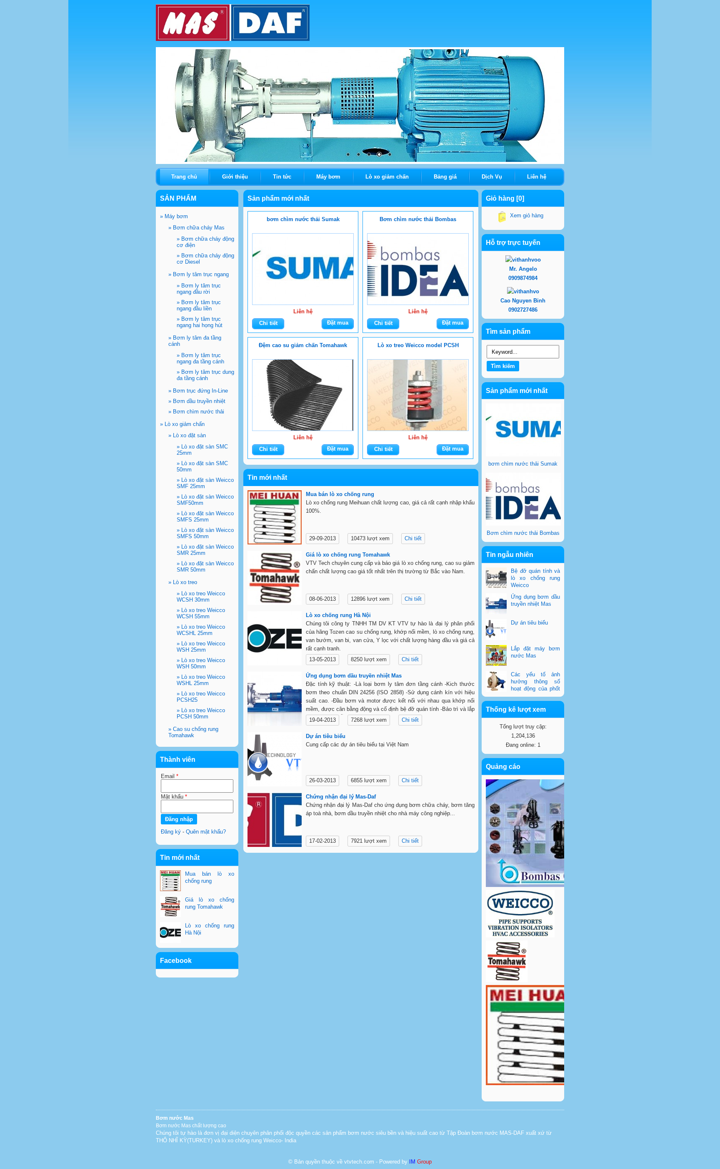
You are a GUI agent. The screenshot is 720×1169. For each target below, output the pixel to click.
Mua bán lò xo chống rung (340, 494)
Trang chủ (184, 177)
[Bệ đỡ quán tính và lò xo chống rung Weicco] (496, 578)
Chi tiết (268, 323)
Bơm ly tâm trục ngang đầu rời (199, 288)
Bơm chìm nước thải (196, 411)
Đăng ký (171, 832)
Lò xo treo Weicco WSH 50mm (201, 663)
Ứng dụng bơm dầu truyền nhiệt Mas (354, 676)
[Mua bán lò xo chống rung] (275, 518)
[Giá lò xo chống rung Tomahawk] (275, 579)
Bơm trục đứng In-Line (198, 391)
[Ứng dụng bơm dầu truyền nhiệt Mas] (275, 700)
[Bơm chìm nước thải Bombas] (418, 269)
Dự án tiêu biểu (325, 736)
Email (169, 776)
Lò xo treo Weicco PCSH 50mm (201, 713)
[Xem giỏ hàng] (502, 218)
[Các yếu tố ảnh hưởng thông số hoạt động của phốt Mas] (496, 682)
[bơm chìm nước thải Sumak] (303, 269)
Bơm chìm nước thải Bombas (418, 219)
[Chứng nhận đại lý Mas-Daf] (275, 821)
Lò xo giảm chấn (182, 424)
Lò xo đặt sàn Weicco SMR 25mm (205, 550)
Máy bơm (174, 216)
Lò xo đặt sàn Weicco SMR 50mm (205, 566)
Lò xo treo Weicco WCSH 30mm (201, 596)
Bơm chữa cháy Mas (196, 227)
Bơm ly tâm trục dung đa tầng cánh (205, 375)
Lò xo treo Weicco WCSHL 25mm (201, 630)
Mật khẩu (174, 797)
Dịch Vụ (492, 177)
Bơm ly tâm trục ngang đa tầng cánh (200, 358)
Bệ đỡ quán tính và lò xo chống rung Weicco (535, 578)
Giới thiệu (235, 177)
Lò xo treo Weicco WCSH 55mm (201, 613)
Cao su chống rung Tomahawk (193, 732)
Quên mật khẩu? (206, 832)
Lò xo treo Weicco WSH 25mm (201, 646)
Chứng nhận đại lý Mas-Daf (341, 797)
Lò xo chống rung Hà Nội (338, 615)
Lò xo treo (182, 582)
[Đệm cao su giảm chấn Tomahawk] (303, 395)
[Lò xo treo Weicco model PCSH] (418, 395)
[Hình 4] (360, 105)
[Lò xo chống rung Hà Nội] (275, 639)
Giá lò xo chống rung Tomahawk (348, 555)
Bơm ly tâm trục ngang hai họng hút (199, 322)
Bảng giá (445, 177)
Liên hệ (536, 177)
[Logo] (233, 21)
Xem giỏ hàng (526, 215)
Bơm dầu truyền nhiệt (196, 401)
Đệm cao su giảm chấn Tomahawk (303, 345)
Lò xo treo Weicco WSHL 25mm (201, 680)
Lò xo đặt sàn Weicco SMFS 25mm (205, 516)
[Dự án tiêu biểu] (275, 760)
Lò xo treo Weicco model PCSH (418, 345)
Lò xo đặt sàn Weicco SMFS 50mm (205, 533)
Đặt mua (337, 323)
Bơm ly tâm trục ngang (198, 274)
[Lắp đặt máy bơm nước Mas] (496, 656)
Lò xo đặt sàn (187, 435)
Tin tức (282, 177)
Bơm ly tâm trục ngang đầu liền (199, 305)
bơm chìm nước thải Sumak (303, 219)
